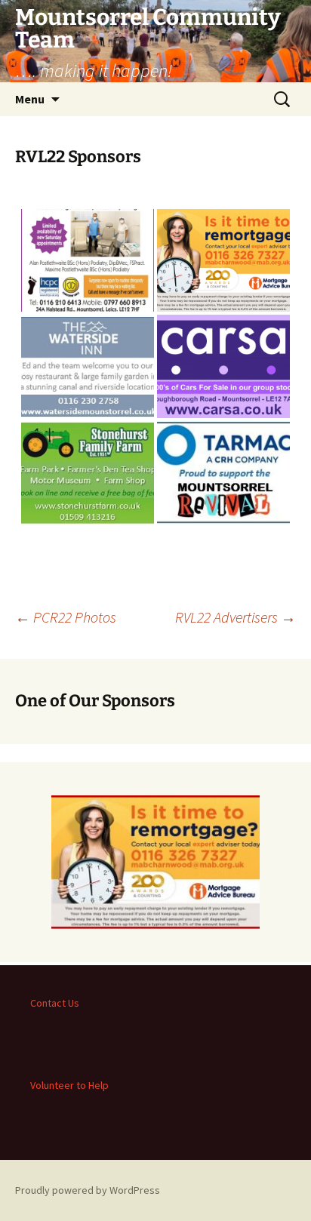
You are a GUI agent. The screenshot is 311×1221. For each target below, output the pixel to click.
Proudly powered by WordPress (87, 1190)
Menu (30, 98)
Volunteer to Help (69, 1085)
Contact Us (54, 1003)
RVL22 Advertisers (235, 616)
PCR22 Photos (65, 616)
